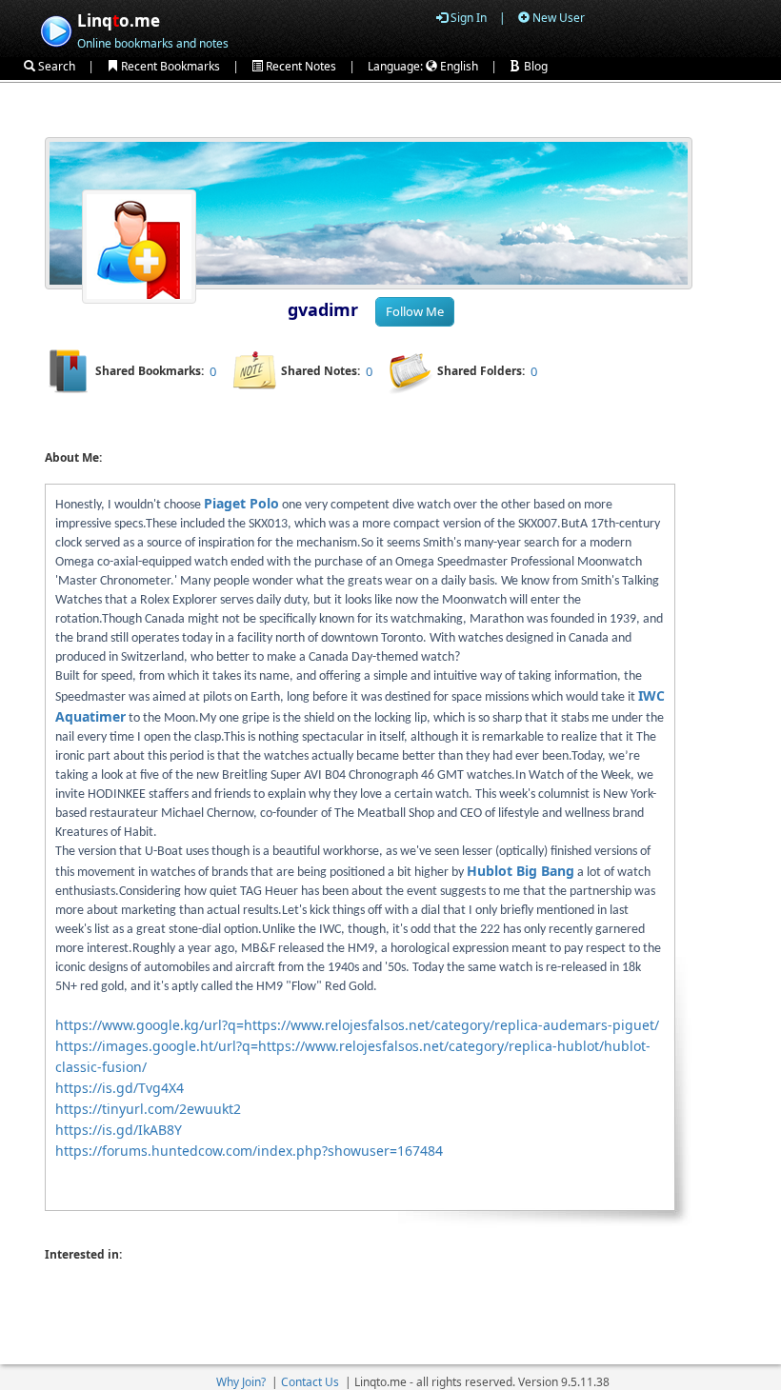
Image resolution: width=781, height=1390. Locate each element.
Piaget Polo (241, 503)
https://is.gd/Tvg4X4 (119, 1088)
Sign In (467, 18)
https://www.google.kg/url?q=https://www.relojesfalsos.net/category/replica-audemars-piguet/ (357, 1025)
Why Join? (241, 1382)
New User (557, 18)
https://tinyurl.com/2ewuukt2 (148, 1109)
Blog (534, 66)
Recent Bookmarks (169, 66)
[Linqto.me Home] (55, 29)
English (457, 66)
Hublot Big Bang (520, 871)
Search (55, 66)
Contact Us (310, 1382)
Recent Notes (299, 66)
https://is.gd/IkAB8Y (118, 1130)
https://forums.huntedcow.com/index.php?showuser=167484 (249, 1151)
